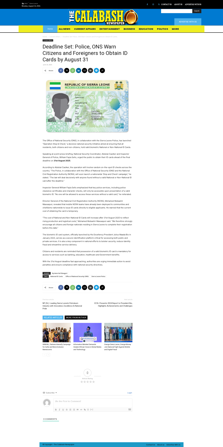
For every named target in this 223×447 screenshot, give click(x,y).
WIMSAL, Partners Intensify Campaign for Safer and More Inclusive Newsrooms (57, 346)
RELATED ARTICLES (53, 317)
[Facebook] (147, 4)
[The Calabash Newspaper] (111, 17)
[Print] (90, 70)
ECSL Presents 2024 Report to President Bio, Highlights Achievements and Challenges (113, 304)
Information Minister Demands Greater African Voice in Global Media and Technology (87, 346)
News (67, 444)
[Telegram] (96, 70)
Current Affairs (55, 37)
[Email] (84, 70)
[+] (91, 409)
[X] (159, 4)
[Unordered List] (74, 409)
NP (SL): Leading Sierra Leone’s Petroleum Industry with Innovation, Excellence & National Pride (62, 306)
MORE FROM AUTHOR (76, 317)
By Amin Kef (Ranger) (59, 273)
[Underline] (63, 409)
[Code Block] (81, 409)
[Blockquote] (77, 409)
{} (88, 409)
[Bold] (56, 409)
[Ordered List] (70, 409)
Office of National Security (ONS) (77, 276)
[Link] (85, 409)
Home (45, 37)
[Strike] (67, 409)
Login (129, 393)
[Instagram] (153, 4)
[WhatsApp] (72, 70)
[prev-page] (44, 354)
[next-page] (48, 354)
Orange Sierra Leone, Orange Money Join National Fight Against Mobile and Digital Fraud (117, 346)
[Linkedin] (78, 70)
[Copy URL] (102, 70)
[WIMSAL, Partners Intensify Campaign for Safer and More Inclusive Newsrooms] (57, 332)
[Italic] (59, 409)
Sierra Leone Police (98, 276)
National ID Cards (56, 276)
